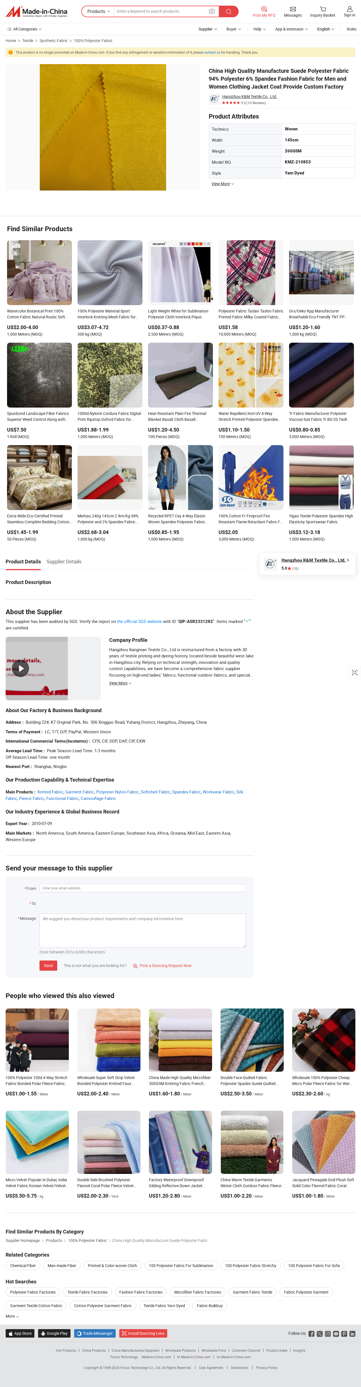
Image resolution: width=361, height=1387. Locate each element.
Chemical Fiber (23, 1265)
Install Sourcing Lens (146, 1333)
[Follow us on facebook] (311, 1333)
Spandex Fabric (186, 792)
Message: (28, 918)
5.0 (289, 568)
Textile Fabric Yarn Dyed (164, 1305)
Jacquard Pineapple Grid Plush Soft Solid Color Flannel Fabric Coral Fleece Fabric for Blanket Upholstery (323, 1185)
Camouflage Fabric (98, 798)
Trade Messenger (95, 1333)
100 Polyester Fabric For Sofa (314, 1265)
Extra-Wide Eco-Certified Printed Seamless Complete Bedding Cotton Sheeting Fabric (38, 519)
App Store (20, 1333)
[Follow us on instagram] (328, 1333)
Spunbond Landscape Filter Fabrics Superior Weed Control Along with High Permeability (38, 417)
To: (34, 903)
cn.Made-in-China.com (234, 1357)
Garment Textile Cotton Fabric (36, 1305)
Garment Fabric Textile (252, 1292)
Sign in (349, 14)
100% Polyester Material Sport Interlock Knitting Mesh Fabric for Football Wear (107, 314)
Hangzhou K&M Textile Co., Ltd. (249, 96)
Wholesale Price (214, 1350)
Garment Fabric (79, 792)
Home (11, 40)
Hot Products (66, 1350)
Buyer (231, 29)
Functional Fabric (62, 798)
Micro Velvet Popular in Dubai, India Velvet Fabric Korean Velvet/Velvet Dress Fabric (36, 1185)
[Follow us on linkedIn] (352, 1333)
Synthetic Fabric (53, 40)
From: (32, 888)
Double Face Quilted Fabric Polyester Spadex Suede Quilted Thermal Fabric (248, 1083)
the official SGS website (139, 621)
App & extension (289, 29)
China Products (94, 1350)
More (11, 1316)
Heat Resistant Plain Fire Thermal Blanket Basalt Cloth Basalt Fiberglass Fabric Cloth (177, 417)
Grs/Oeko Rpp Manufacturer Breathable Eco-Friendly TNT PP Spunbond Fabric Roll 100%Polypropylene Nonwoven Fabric (317, 314)
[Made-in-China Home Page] (36, 11)
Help (257, 29)
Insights (299, 1350)
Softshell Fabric (155, 792)
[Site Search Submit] (229, 11)
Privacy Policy (267, 1367)
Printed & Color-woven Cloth (112, 1265)
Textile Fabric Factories (87, 1292)
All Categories (25, 29)
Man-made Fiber (62, 1265)
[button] (212, 11)
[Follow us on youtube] (336, 1333)
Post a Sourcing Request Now (162, 965)
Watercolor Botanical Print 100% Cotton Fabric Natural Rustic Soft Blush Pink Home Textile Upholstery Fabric (37, 314)
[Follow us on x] (320, 1333)
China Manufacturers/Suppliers (135, 1350)
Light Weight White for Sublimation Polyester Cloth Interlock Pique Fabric (178, 314)
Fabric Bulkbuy (210, 1305)
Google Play (54, 1333)
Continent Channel (246, 1350)
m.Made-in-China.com (194, 1357)
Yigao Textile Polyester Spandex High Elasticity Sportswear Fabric (321, 518)
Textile (27, 40)
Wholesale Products (180, 1350)
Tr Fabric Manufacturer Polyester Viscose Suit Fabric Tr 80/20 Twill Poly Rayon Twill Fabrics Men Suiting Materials (321, 417)
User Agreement (211, 1367)
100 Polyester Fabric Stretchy (250, 1265)
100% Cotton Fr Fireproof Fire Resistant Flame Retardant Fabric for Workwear (251, 519)
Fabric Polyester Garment (306, 1292)
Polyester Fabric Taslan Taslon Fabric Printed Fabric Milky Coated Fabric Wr (251, 314)
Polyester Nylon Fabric (117, 792)
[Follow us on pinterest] (344, 1333)
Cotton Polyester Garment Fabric (103, 1305)
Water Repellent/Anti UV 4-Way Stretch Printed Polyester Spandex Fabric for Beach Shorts (248, 417)
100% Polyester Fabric (93, 40)
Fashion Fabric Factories (140, 1292)
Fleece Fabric (31, 798)
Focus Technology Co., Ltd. (141, 1367)
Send (48, 965)
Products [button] (96, 11)
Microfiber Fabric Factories (197, 1292)
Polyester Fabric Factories (33, 1292)
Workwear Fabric (218, 792)
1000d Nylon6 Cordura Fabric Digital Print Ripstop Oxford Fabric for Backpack (109, 417)
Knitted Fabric (50, 792)
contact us (212, 52)
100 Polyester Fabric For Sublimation (181, 1265)
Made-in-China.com (156, 1357)
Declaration (239, 1367)
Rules (351, 29)
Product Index (276, 1350)
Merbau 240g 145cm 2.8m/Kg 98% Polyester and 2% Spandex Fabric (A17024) (108, 519)
